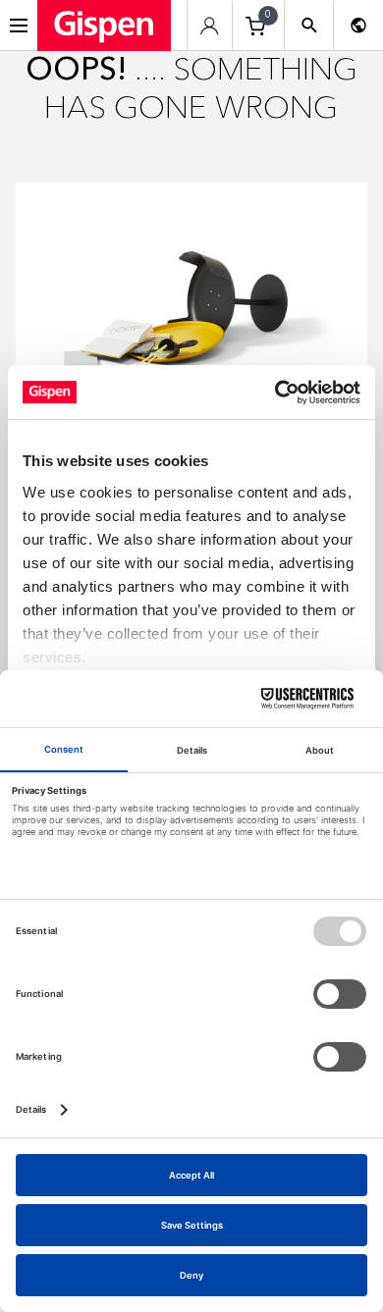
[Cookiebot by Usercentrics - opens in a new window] (275, 392)
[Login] (210, 26)
